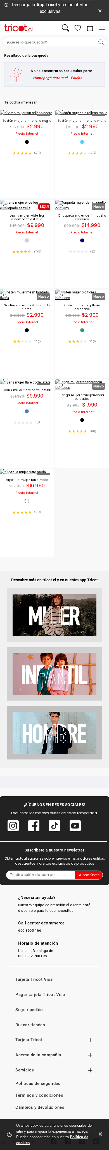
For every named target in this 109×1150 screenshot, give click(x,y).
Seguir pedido (29, 1009)
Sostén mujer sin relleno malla (82, 121)
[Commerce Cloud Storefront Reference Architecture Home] (18, 27)
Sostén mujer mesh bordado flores (27, 307)
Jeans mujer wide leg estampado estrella (27, 217)
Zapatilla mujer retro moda (27, 480)
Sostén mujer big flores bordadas (82, 307)
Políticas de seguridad (37, 1083)
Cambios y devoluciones (39, 1107)
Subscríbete (89, 875)
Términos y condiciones (39, 1095)
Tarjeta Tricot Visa (34, 979)
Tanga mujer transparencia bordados (82, 397)
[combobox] (54, 42)
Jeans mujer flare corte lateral (27, 390)
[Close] (100, 10)
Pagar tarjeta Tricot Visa (40, 994)
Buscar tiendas (30, 1024)
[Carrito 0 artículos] (89, 28)
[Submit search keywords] (101, 41)
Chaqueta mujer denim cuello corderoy (82, 217)
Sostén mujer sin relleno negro (27, 121)
